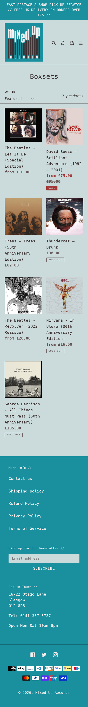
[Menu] (80, 42)
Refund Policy (24, 503)
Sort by (10, 91)
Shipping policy (26, 491)
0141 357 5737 (35, 615)
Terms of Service (27, 528)
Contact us (20, 478)
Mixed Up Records (52, 693)
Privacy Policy (25, 516)
